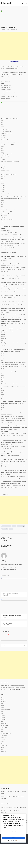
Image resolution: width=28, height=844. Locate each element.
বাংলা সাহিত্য (3, 717)
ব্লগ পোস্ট (3, 699)
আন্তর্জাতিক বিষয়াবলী (4, 723)
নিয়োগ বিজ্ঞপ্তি (3, 737)
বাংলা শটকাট (3, 715)
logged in (9, 634)
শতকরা (11, 528)
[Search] (25, 645)
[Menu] (26, 3)
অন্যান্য (2, 741)
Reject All (13, 834)
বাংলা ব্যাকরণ (3, 719)
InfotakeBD (6, 3)
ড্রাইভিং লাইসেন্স (4, 735)
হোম (1, 697)
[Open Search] (22, 3)
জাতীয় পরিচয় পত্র (4, 745)
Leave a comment (14, 29)
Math (8, 29)
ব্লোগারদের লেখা (4, 701)
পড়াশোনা (2, 705)
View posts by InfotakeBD (6, 561)
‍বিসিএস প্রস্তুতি (5, 528)
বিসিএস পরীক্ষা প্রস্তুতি (21, 526)
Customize (14, 831)
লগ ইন (2, 749)
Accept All (14, 837)
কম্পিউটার (2, 711)
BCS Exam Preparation (6, 526)
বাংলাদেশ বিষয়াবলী (4, 727)
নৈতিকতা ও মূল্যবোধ (4, 725)
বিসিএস (14, 526)
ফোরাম (2, 703)
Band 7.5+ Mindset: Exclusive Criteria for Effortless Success (13, 807)
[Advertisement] (14, 46)
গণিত (2, 731)
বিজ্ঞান (2, 721)
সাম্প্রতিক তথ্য (3, 751)
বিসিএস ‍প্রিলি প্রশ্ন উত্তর (5, 709)
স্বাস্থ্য (2, 743)
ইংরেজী (2, 713)
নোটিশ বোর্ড (3, 739)
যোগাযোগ (2, 747)
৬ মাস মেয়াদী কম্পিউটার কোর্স (6, 733)
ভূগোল (2, 729)
